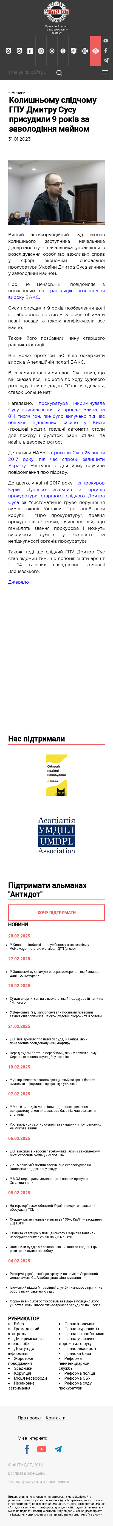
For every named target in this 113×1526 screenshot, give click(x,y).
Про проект (30, 1418)
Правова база (77, 1353)
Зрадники (23, 1368)
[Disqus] (56, 659)
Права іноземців (79, 1323)
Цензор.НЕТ (50, 285)
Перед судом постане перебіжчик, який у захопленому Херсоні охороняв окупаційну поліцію (53, 1055)
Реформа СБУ (77, 1378)
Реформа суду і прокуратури (76, 1386)
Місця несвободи (30, 1378)
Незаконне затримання (21, 1386)
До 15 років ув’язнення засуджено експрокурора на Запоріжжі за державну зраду (50, 1167)
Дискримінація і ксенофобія (26, 1341)
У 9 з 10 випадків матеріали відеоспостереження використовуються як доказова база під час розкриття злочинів (53, 1110)
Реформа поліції (79, 1373)
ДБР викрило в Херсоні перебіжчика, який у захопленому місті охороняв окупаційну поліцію (55, 1153)
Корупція (22, 1373)
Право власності (80, 1348)
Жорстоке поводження (20, 1361)
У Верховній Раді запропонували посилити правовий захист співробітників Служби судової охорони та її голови (56, 1014)
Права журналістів (81, 1328)
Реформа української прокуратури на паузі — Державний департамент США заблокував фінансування (54, 1276)
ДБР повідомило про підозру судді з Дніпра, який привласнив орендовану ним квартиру (48, 1041)
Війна (19, 1323)
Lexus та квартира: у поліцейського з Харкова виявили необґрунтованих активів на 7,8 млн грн (52, 1235)
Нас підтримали (36, 738)
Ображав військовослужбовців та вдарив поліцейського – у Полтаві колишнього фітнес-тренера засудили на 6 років (56, 1303)
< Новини (17, 92)
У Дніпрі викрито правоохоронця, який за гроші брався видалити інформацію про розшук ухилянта (52, 1082)
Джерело (18, 582)
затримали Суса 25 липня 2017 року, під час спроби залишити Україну (56, 459)
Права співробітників (84, 1333)
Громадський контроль (23, 1331)
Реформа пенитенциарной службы (74, 1363)
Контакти (56, 1418)
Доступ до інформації (21, 1351)
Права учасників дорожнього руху (77, 1341)
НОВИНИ (18, 924)
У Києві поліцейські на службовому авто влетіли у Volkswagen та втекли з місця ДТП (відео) (49, 947)
